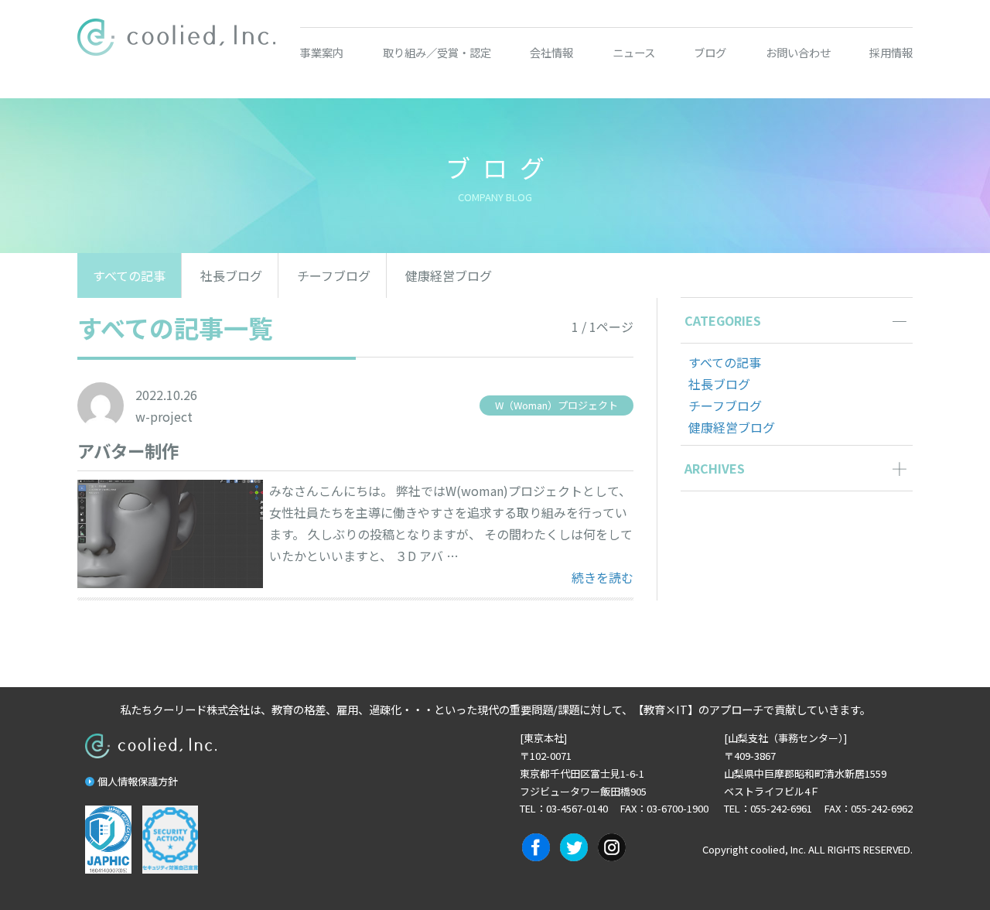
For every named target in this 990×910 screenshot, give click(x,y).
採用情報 (891, 52)
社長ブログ (231, 275)
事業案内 (321, 52)
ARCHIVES (714, 468)
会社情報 (551, 52)
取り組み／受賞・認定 (437, 52)
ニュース (634, 52)
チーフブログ (333, 275)
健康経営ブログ (448, 275)
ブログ (710, 52)
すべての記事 (129, 275)
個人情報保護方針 (137, 781)
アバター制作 (128, 450)
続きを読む (602, 577)
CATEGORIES (722, 320)
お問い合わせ (798, 52)
